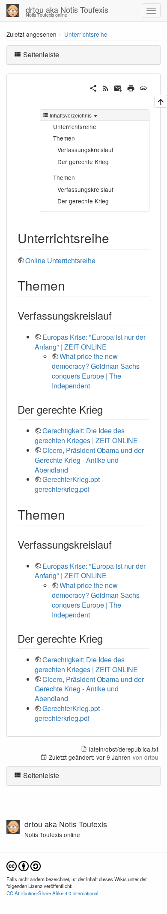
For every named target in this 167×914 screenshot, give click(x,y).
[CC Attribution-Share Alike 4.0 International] (23, 865)
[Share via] (93, 87)
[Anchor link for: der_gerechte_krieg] (108, 409)
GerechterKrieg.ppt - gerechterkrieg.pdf (69, 484)
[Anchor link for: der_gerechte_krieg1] (108, 638)
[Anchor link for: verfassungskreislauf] (117, 315)
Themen (64, 138)
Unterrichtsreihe (85, 34)
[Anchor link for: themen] (71, 285)
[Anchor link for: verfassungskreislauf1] (117, 544)
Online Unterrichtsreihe (60, 260)
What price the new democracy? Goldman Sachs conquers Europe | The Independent (96, 371)
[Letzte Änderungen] (105, 87)
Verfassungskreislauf (85, 149)
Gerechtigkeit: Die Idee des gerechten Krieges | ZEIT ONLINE (86, 435)
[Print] (131, 87)
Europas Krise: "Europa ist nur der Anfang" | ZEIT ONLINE (90, 342)
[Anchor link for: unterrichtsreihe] (115, 237)
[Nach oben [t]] (161, 101)
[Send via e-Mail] (118, 87)
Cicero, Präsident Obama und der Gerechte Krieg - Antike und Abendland (89, 460)
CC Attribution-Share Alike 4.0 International (52, 893)
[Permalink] (143, 87)
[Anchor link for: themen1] (71, 514)
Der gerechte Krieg (83, 161)
